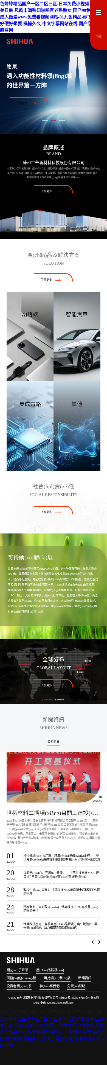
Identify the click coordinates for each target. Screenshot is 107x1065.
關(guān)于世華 (17, 970)
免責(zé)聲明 (76, 986)
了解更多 (21, 103)
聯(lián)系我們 (50, 986)
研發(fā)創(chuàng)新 (21, 978)
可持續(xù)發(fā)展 (57, 978)
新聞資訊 (84, 978)
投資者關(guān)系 (19, 986)
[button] (93, 942)
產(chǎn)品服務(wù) (50, 970)
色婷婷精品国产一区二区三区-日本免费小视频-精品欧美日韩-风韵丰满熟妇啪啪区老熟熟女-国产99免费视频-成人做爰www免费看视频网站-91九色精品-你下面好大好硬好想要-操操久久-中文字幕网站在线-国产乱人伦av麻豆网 (52, 17)
